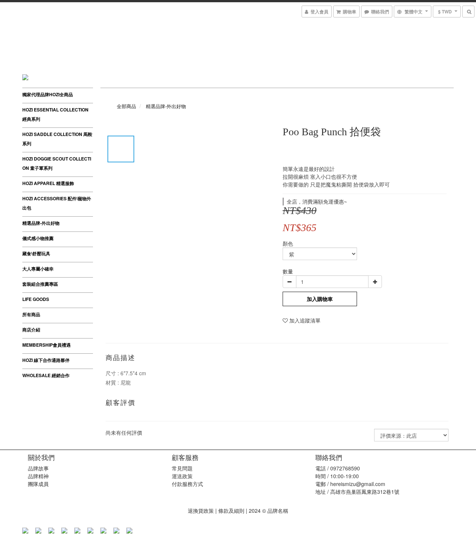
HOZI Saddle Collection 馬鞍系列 (57, 139)
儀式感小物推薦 (38, 238)
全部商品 (126, 106)
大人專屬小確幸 (38, 268)
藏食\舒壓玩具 (36, 253)
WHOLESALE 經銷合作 (46, 375)
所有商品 (31, 314)
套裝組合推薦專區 (40, 284)
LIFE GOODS (35, 299)
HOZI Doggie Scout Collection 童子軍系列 (56, 163)
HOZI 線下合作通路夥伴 (46, 360)
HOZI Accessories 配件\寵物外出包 (56, 203)
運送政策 (182, 476)
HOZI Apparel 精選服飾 (48, 183)
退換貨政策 (201, 510)
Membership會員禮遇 (46, 344)
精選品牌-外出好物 (41, 223)
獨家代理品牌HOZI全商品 (47, 94)
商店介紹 (31, 329)
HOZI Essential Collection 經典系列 (55, 114)
